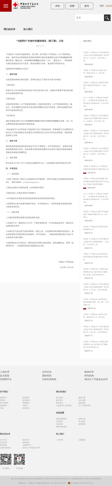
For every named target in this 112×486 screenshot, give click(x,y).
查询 (86, 6)
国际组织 (46, 375)
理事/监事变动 (61, 427)
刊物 (2, 408)
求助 (57, 6)
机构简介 (3, 398)
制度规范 (25, 398)
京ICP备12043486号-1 (58, 483)
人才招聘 (59, 440)
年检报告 (59, 421)
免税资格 (3, 405)
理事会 (2, 400)
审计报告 (81, 421)
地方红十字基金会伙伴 (96, 379)
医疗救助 (59, 398)
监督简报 (81, 424)
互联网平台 (6, 379)
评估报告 (59, 424)
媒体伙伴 (89, 372)
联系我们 (25, 408)
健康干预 (81, 398)
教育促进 (59, 403)
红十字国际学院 (84, 405)
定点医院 (4, 375)
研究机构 (89, 375)
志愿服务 (81, 440)
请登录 (109, 6)
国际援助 (81, 403)
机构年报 (81, 419)
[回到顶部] (108, 482)
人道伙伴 (4, 372)
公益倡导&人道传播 (63, 405)
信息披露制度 (61, 419)
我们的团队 (4, 403)
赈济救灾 (59, 400)
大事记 (25, 405)
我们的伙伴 (9, 29)
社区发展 (81, 400)
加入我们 (28, 29)
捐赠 (72, 6)
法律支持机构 (49, 379)
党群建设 (25, 403)
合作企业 (46, 372)
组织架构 (25, 400)
